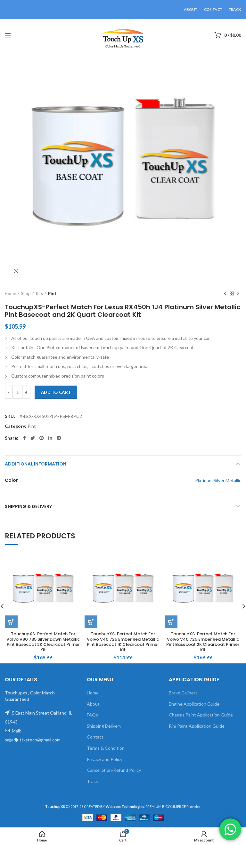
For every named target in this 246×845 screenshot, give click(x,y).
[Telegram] (58, 438)
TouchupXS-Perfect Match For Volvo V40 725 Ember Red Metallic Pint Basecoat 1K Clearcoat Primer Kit (123, 642)
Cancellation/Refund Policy (114, 770)
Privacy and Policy (104, 759)
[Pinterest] (41, 438)
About (93, 704)
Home (10, 293)
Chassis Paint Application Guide (201, 714)
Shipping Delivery (104, 726)
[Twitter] (32, 438)
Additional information (35, 464)
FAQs (92, 714)
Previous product (225, 293)
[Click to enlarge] (16, 271)
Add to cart (56, 392)
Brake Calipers (183, 692)
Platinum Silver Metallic (218, 480)
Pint (52, 293)
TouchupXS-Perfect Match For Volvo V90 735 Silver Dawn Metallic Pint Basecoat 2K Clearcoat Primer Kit (43, 642)
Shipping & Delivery (28, 506)
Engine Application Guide (194, 704)
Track (92, 781)
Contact (95, 736)
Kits (39, 293)
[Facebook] (24, 438)
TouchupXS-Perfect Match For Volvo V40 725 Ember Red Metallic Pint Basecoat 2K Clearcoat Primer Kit (202, 642)
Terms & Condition (106, 748)
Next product (238, 293)
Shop (26, 293)
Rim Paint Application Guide (197, 726)
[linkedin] (50, 438)
